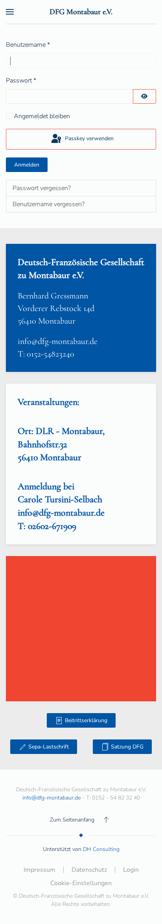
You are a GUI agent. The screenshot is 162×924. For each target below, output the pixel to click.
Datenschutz (89, 869)
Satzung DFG (127, 746)
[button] (10, 12)
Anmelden (26, 164)
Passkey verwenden (88, 139)
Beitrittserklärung (86, 720)
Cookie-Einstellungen (81, 883)
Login (131, 869)
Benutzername (28, 44)
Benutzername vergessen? (49, 204)
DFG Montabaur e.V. (81, 11)
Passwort (21, 80)
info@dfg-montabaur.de (58, 341)
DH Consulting (101, 849)
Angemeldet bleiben (42, 116)
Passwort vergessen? (42, 188)
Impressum (39, 869)
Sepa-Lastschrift (48, 746)
